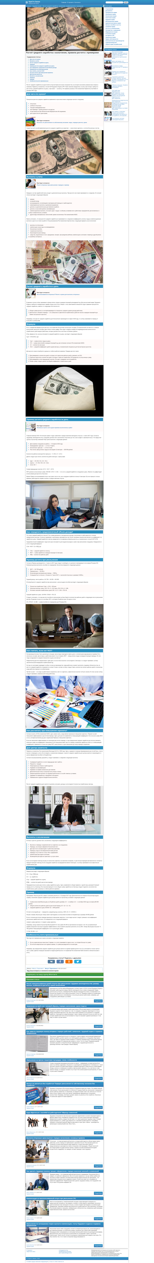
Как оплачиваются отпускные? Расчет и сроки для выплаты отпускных (58, 294)
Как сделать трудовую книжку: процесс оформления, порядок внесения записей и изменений (62, 1171)
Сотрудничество (63, 1250)
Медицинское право (111, 32)
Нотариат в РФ (109, 35)
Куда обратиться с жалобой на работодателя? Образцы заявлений (51, 1113)
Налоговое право (110, 17)
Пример (32, 79)
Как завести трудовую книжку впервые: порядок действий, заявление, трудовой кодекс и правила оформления (64, 1032)
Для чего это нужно (35, 59)
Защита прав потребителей (113, 44)
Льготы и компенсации (112, 28)
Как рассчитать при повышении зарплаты (41, 72)
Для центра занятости (36, 74)
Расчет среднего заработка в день (39, 62)
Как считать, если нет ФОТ (37, 71)
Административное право (113, 23)
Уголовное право (110, 33)
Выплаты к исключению (36, 76)
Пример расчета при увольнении (39, 69)
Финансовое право (111, 16)
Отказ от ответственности (56, 1261)
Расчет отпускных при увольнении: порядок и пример (53, 185)
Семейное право (110, 26)
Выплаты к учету (34, 61)
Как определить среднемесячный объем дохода (43, 67)
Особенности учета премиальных (39, 81)
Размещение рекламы (65, 1251)
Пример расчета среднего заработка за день (42, 66)
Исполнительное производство (114, 41)
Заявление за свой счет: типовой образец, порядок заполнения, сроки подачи (56, 1006)
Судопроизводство (111, 42)
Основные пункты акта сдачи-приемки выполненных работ (54, 427)
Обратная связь (30, 1251)
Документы (108, 10)
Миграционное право (111, 21)
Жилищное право (110, 14)
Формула (32, 64)
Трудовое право (30, 1001)
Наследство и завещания (112, 30)
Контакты (77, 2)
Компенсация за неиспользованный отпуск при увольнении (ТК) (51, 1198)
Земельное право (110, 37)
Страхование (109, 9)
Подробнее (98, 1001)
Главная (63, 2)
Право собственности (111, 39)
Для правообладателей (65, 1252)
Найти (126, 2)
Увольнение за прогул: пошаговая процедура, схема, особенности (51, 1060)
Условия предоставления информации (37, 1261)
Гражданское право (111, 12)
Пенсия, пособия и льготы (113, 25)
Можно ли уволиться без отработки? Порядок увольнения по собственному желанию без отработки (60, 1084)
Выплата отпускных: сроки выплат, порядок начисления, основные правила (55, 1138)
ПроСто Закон (34, 2)
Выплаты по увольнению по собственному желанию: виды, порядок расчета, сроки (62, 122)
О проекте (70, 2)
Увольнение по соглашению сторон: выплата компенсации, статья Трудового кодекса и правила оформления (63, 1224)
